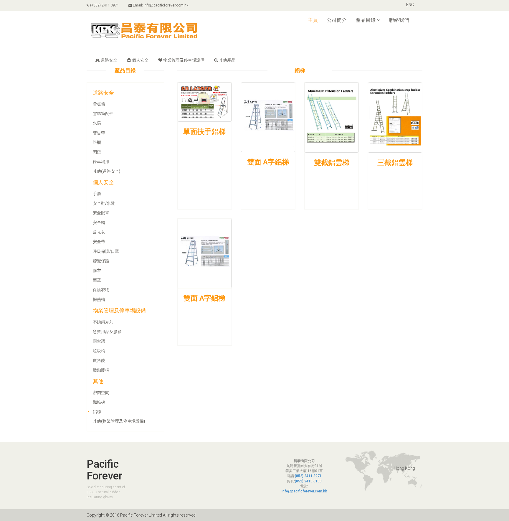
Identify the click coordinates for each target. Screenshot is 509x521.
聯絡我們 (399, 20)
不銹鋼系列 (103, 321)
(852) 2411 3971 (308, 476)
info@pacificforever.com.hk (304, 491)
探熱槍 (99, 299)
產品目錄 (366, 20)
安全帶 (99, 241)
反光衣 (99, 232)
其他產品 (227, 60)
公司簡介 (337, 20)
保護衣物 (101, 289)
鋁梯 (97, 411)
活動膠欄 (101, 369)
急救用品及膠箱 (107, 331)
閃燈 (97, 152)
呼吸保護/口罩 (106, 251)
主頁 (313, 20)
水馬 (97, 123)
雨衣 (97, 270)
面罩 (97, 280)
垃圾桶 (99, 350)
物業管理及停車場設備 (183, 60)
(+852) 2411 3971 (104, 5)
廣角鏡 (99, 360)
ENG (410, 4)
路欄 (97, 142)
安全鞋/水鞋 (104, 203)
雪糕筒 (99, 104)
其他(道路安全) (106, 171)
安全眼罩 (101, 212)
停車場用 (101, 161)
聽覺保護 (101, 260)
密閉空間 (101, 392)
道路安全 (109, 60)
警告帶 (99, 133)
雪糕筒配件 (103, 113)
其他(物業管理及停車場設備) (119, 421)
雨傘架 (99, 341)
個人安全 (140, 60)
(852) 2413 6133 (308, 481)
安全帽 (99, 222)
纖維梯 (99, 402)
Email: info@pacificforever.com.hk (160, 5)
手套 (97, 193)
